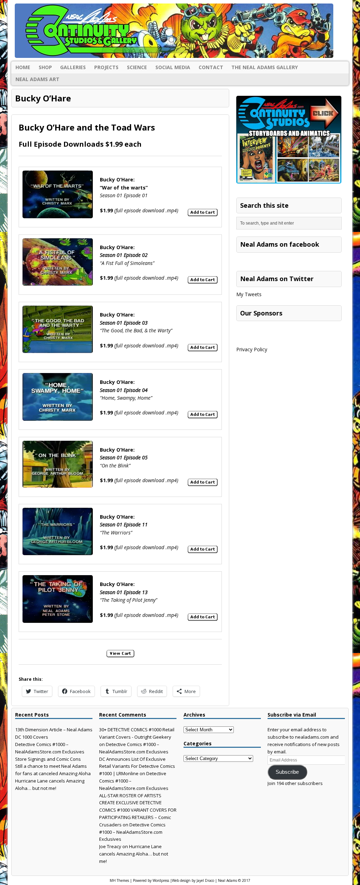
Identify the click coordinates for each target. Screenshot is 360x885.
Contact (211, 67)
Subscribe (287, 772)
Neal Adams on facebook (279, 244)
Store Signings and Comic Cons (48, 759)
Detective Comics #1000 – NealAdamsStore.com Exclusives (132, 832)
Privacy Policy (251, 349)
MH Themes (119, 880)
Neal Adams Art (37, 79)
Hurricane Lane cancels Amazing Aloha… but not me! (133, 853)
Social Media (172, 67)
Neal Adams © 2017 (234, 880)
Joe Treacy (110, 846)
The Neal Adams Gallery (264, 67)
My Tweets (249, 294)
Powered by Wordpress (151, 880)
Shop (45, 67)
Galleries (73, 67)
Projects (106, 67)
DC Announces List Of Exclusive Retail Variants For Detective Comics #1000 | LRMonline (137, 766)
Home (22, 67)
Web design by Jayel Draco (193, 880)
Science (137, 67)
